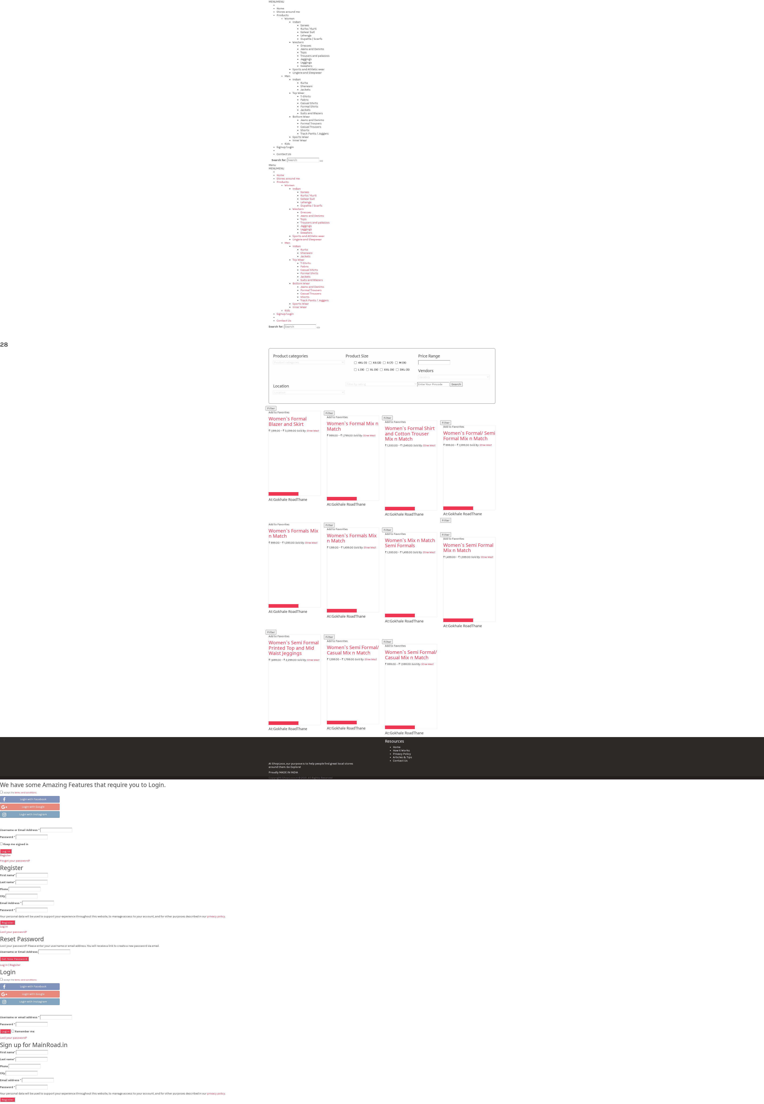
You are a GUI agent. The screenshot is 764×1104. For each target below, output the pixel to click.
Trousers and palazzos (315, 56)
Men (287, 76)
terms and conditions (26, 792)
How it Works (401, 750)
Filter (271, 408)
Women (289, 18)
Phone (4, 889)
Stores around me (288, 12)
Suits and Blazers (311, 113)
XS (377, 362)
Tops (303, 52)
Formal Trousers (311, 123)
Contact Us (284, 154)
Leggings (306, 62)
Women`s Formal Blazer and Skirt (288, 421)
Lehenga (305, 35)
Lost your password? (13, 932)
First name (7, 875)
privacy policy (216, 916)
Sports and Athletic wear (308, 69)
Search (456, 384)
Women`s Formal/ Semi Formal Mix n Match (469, 435)
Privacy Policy (402, 754)
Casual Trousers (310, 127)
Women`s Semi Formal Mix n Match (468, 547)
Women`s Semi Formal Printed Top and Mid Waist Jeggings (294, 647)
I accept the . (20, 792)
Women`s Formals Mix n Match (293, 533)
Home (280, 8)
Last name (7, 882)
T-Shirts (305, 96)
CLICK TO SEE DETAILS (283, 494)
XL (374, 369)
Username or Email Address (20, 830)
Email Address (10, 903)
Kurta (304, 83)
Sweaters (306, 66)
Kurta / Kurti (308, 28)
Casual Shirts (309, 103)
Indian (296, 22)
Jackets (305, 89)
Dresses (305, 45)
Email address (10, 1080)
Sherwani (306, 86)
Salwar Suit (307, 32)
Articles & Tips (402, 757)
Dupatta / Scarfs (311, 39)
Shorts (304, 130)
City (2, 896)
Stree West (313, 430)
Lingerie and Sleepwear (307, 72)
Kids (287, 143)
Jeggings (306, 59)
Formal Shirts (309, 106)
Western (298, 42)
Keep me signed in (15, 844)
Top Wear (298, 93)
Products (283, 15)
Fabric (304, 99)
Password (7, 837)
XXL (389, 369)
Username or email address (19, 1017)
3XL (405, 369)
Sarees (304, 25)
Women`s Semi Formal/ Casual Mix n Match (353, 650)
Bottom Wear (301, 116)
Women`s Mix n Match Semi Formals (410, 543)
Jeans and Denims (312, 49)
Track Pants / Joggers (314, 133)
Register (5, 855)
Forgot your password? (15, 860)
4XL (362, 362)
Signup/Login (285, 147)
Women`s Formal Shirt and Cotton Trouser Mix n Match (410, 433)
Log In (4, 926)
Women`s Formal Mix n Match (352, 426)
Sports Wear (300, 137)
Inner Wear (299, 140)
